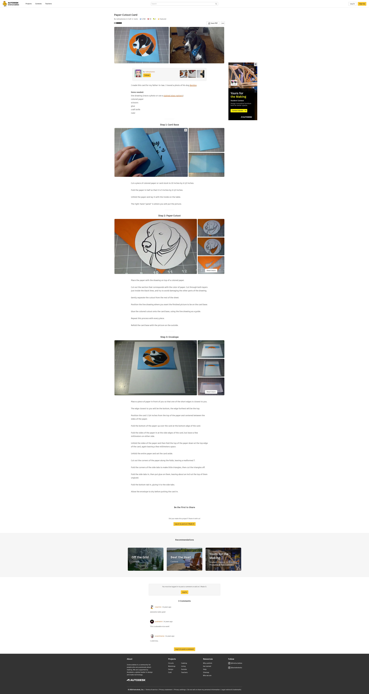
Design (170, 669)
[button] (223, 23)
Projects (29, 4)
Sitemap (206, 672)
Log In (352, 4)
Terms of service (151, 690)
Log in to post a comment (184, 649)
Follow (146, 75)
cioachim (158, 607)
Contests (38, 4)
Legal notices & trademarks (231, 690)
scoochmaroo (159, 636)
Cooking (184, 663)
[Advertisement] (242, 91)
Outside (184, 669)
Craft (129, 19)
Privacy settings (180, 690)
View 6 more (211, 270)
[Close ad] (255, 64)
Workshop (171, 666)
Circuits (171, 663)
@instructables (236, 663)
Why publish (207, 663)
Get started (207, 666)
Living (183, 666)
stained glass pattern (173, 95)
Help (205, 669)
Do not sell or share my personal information (203, 690)
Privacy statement (165, 690)
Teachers (48, 4)
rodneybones (121, 19)
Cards (136, 19)
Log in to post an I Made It (184, 524)
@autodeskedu (236, 668)
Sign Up (362, 4)
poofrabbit (159, 622)
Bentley (193, 85)
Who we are (207, 675)
